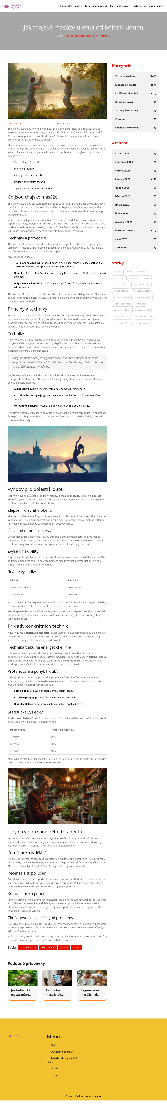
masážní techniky (141, 284)
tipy (20, 936)
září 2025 (120, 247)
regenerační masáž (123, 303)
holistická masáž (144, 316)
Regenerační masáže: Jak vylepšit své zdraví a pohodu (92, 992)
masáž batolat (121, 290)
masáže (141, 303)
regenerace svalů (122, 316)
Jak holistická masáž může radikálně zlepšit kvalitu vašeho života (21, 992)
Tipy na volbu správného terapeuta (33, 188)
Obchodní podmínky (62, 1051)
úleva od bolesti (121, 310)
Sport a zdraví (124, 102)
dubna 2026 (122, 187)
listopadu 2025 (124, 230)
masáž (147, 277)
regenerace (119, 277)
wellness (141, 271)
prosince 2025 (123, 221)
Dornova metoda (122, 297)
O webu (120, 119)
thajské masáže (28, 947)
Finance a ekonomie (127, 127)
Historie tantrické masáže (147, 5)
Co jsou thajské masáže (27, 162)
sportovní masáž (143, 297)
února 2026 (122, 204)
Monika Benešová (16, 123)
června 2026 (122, 170)
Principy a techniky (24, 168)
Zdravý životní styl (126, 110)
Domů (60, 35)
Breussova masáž (140, 323)
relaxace (64, 947)
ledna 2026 (122, 213)
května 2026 (122, 179)
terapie (76, 947)
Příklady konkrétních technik (29, 181)
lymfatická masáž (140, 290)
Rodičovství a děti (126, 93)
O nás (54, 1045)
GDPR (54, 1068)
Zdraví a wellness (126, 76)
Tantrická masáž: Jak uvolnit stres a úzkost (56, 992)
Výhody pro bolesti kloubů (28, 175)
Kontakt (55, 1075)
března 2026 (122, 196)
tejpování (134, 277)
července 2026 (124, 161)
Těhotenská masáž (96, 5)
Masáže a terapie (125, 84)
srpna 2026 (122, 153)
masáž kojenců (121, 284)
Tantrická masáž (120, 5)
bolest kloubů (48, 947)
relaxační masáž (142, 310)
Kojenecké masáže (71, 5)
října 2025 (121, 239)
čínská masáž (120, 323)
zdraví (130, 271)
